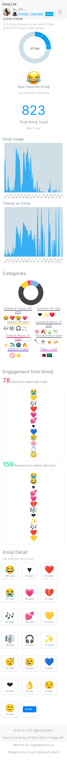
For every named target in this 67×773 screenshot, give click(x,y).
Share (49, 14)
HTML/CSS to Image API (45, 737)
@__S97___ (19, 9)
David (31, 752)
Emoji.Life (9, 4)
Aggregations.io (42, 745)
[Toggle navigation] (60, 12)
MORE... (29, 709)
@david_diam (48, 752)
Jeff (29, 730)
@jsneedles (42, 730)
